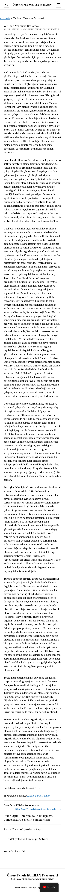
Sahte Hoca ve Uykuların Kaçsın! (24, 829)
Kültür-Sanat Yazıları (38, 795)
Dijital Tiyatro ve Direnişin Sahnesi (26, 839)
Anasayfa (5, 18)
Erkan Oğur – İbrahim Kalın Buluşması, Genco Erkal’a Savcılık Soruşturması (28, 817)
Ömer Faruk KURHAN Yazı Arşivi (32, 4)
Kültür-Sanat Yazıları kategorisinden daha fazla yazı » (38, 809)
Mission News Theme (23, 887)
